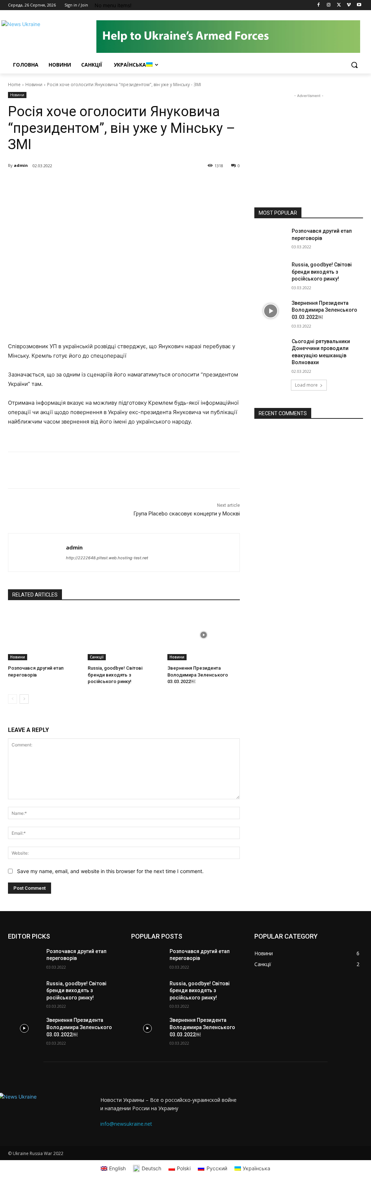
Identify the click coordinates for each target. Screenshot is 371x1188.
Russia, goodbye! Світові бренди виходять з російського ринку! (115, 674)
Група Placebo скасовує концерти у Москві (186, 513)
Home (14, 84)
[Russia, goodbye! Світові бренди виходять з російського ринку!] (124, 635)
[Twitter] (339, 5)
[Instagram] (329, 5)
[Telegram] (93, 184)
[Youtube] (359, 5)
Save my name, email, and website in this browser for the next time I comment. (110, 871)
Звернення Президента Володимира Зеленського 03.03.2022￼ (197, 674)
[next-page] (24, 699)
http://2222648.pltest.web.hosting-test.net (107, 557)
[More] (110, 184)
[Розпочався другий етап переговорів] (44, 635)
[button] (354, 64)
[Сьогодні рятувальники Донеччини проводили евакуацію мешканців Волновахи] (270, 349)
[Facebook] (318, 5)
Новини (33, 84)
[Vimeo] (349, 5)
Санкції (97, 657)
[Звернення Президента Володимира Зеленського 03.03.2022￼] (203, 635)
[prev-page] (12, 699)
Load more (306, 385)
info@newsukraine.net (126, 1123)
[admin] (37, 552)
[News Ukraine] (50, 36)
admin (21, 165)
